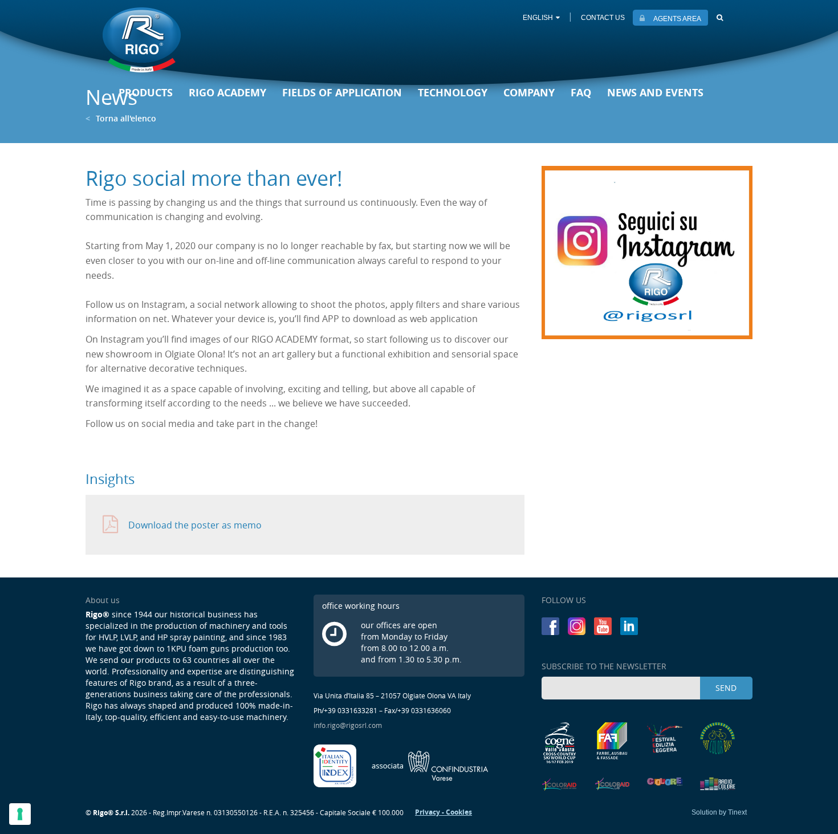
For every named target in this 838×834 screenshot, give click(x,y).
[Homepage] (142, 40)
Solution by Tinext (719, 812)
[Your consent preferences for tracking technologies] (20, 814)
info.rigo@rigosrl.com (348, 725)
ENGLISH (538, 18)
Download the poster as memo (195, 525)
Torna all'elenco (121, 118)
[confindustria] (430, 765)
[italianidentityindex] (336, 765)
